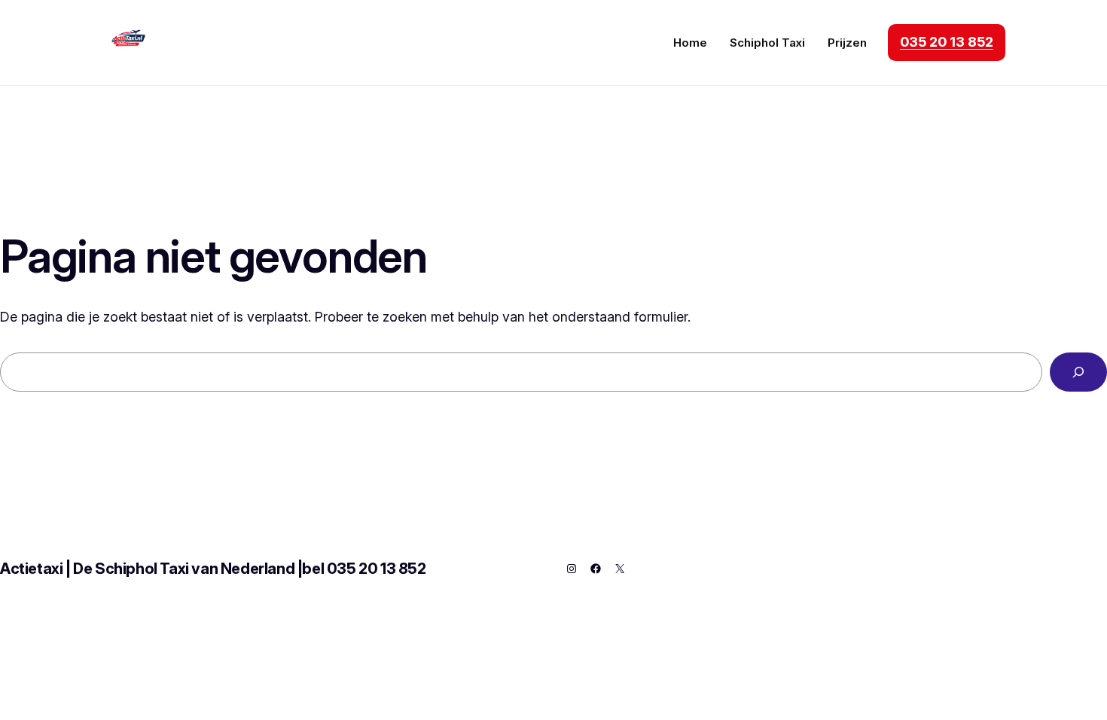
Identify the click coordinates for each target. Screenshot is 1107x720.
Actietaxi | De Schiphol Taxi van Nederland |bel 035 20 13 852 (213, 569)
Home (690, 42)
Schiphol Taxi (767, 42)
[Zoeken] (1078, 372)
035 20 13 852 (946, 42)
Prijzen (847, 42)
